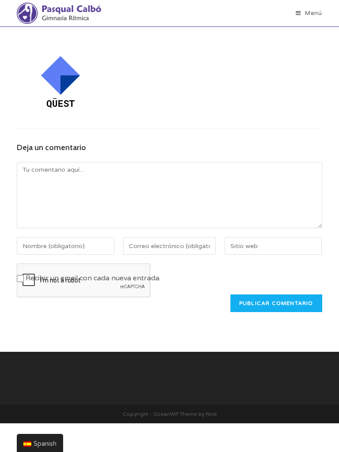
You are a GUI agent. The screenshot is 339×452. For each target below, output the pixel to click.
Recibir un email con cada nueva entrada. (93, 278)
